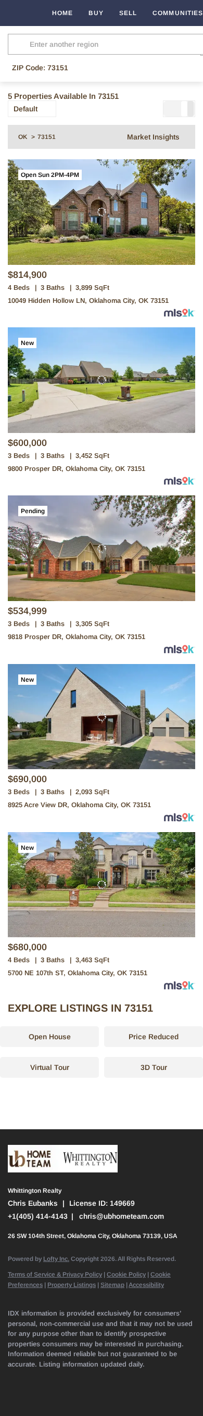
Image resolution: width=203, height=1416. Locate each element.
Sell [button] (128, 13)
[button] (20, 44)
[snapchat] (159, 1379)
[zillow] (75, 1379)
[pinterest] (179, 1379)
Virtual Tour (49, 1067)
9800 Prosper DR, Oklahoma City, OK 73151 (76, 469)
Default (25, 109)
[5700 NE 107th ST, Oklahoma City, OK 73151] (101, 885)
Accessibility (146, 1285)
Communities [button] (178, 13)
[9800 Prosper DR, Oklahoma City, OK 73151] (101, 380)
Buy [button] (95, 13)
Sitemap (112, 1285)
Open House (50, 1036)
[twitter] (54, 1379)
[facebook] (13, 1379)
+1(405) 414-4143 (38, 1216)
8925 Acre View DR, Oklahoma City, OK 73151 (79, 805)
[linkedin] (34, 1379)
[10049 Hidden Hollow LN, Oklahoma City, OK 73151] (101, 212)
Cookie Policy (126, 1274)
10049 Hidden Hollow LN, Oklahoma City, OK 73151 (88, 300)
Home (62, 13)
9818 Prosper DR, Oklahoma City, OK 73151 (76, 637)
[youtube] (138, 1379)
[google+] (13, 1395)
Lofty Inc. (56, 1258)
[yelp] (96, 1379)
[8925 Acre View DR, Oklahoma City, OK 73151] (101, 717)
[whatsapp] (34, 1395)
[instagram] (117, 1379)
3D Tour (154, 1067)
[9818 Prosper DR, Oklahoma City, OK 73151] (101, 548)
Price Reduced (154, 1036)
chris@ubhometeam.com (121, 1216)
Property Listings (71, 1285)
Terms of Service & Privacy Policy (55, 1274)
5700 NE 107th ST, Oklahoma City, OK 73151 (77, 973)
